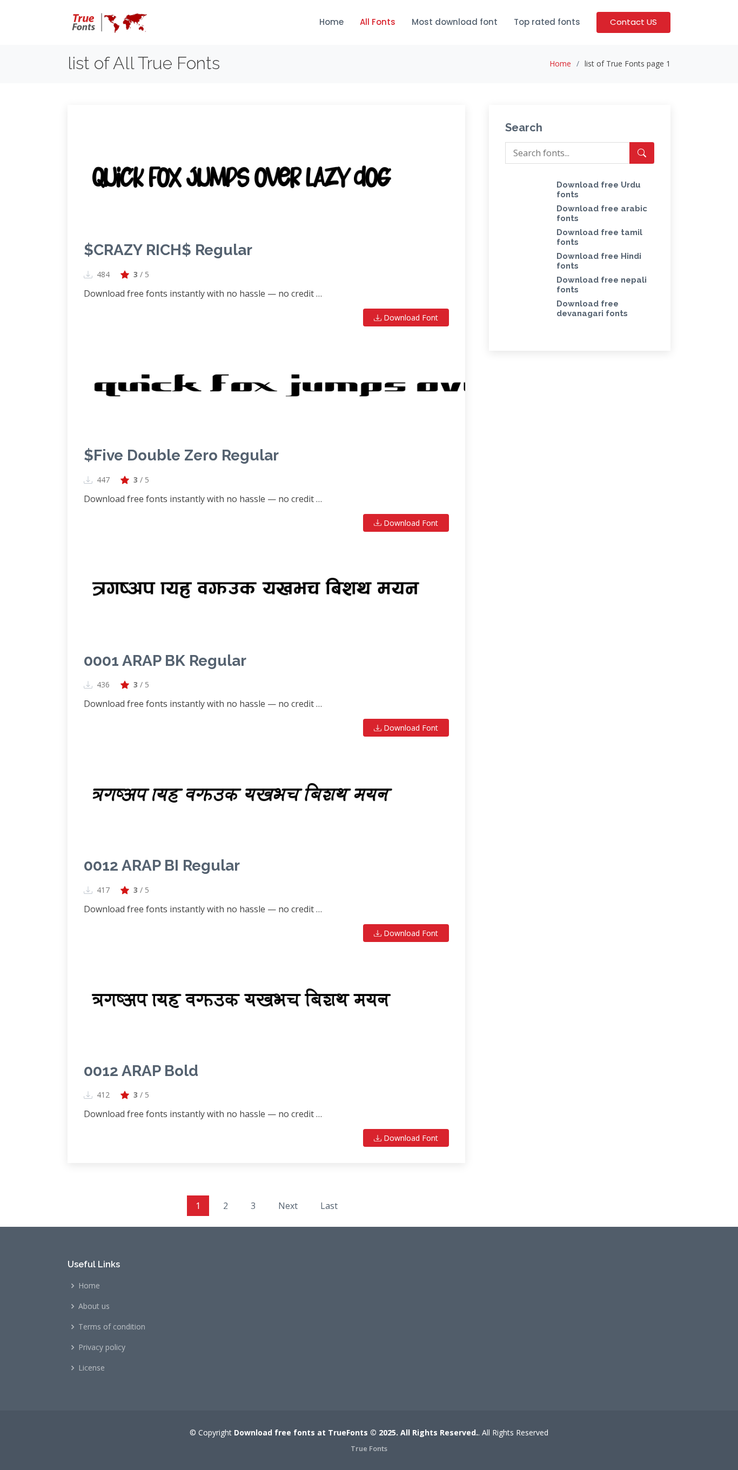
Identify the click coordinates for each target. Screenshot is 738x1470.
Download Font (409, 317)
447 (103, 480)
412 (103, 1095)
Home (331, 22)
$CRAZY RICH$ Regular (168, 250)
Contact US (633, 22)
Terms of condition (111, 1327)
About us (94, 1306)
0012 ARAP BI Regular (162, 865)
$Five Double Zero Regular (181, 455)
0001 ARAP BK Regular (165, 661)
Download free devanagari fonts (592, 308)
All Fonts (377, 22)
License (91, 1368)
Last (329, 1206)
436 (103, 685)
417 (103, 890)
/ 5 (141, 274)
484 (103, 274)
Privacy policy (101, 1347)
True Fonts (369, 1448)
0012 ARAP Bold (141, 1071)
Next (288, 1206)
